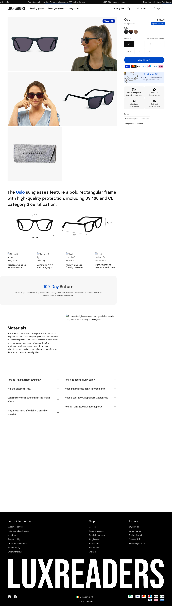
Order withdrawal (15, 551)
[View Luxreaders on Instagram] (9, 597)
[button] (153, 8)
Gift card (92, 551)
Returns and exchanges (18, 530)
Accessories (94, 543)
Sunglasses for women (134, 123)
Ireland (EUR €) (86, 597)
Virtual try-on (135, 530)
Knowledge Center (137, 543)
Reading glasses (96, 530)
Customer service (15, 526)
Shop (92, 521)
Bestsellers (94, 547)
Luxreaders (89, 601)
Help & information (19, 521)
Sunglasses (94, 539)
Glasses (92, 526)
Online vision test (137, 535)
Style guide (134, 526)
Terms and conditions (17, 543)
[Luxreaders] (16, 8)
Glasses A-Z (134, 539)
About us (12, 535)
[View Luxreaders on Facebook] (15, 597)
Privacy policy (14, 547)
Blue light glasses (97, 535)
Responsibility (14, 539)
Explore (133, 521)
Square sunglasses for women (137, 118)
